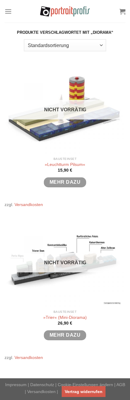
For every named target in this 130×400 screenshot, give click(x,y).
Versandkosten (29, 204)
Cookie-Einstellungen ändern (85, 384)
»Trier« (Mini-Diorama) (65, 317)
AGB (120, 384)
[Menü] (8, 11)
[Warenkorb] (122, 11)
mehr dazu (65, 182)
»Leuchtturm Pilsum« (65, 164)
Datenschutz (42, 384)
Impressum (16, 384)
